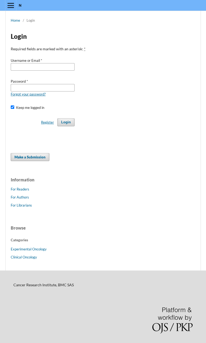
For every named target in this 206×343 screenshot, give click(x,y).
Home (15, 20)
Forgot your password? (28, 94)
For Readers (20, 189)
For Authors (20, 197)
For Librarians (21, 205)
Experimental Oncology (29, 249)
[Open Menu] (10, 5)
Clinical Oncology (24, 257)
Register (47, 122)
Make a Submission (30, 157)
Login (66, 122)
